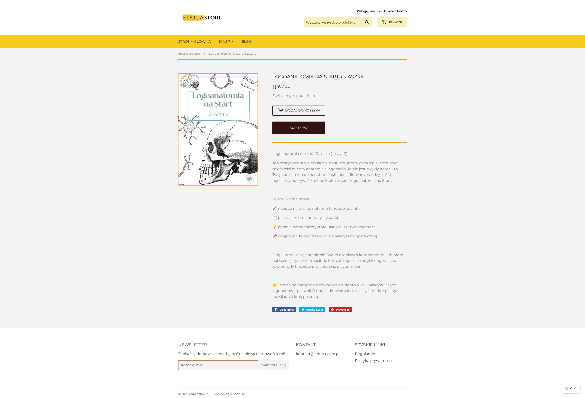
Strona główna (189, 53)
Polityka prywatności (374, 360)
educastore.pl (199, 394)
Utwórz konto (395, 11)
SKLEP (225, 41)
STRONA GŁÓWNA (194, 41)
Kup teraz (299, 128)
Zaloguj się (366, 11)
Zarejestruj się (273, 365)
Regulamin (365, 354)
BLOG (247, 41)
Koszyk (395, 22)
